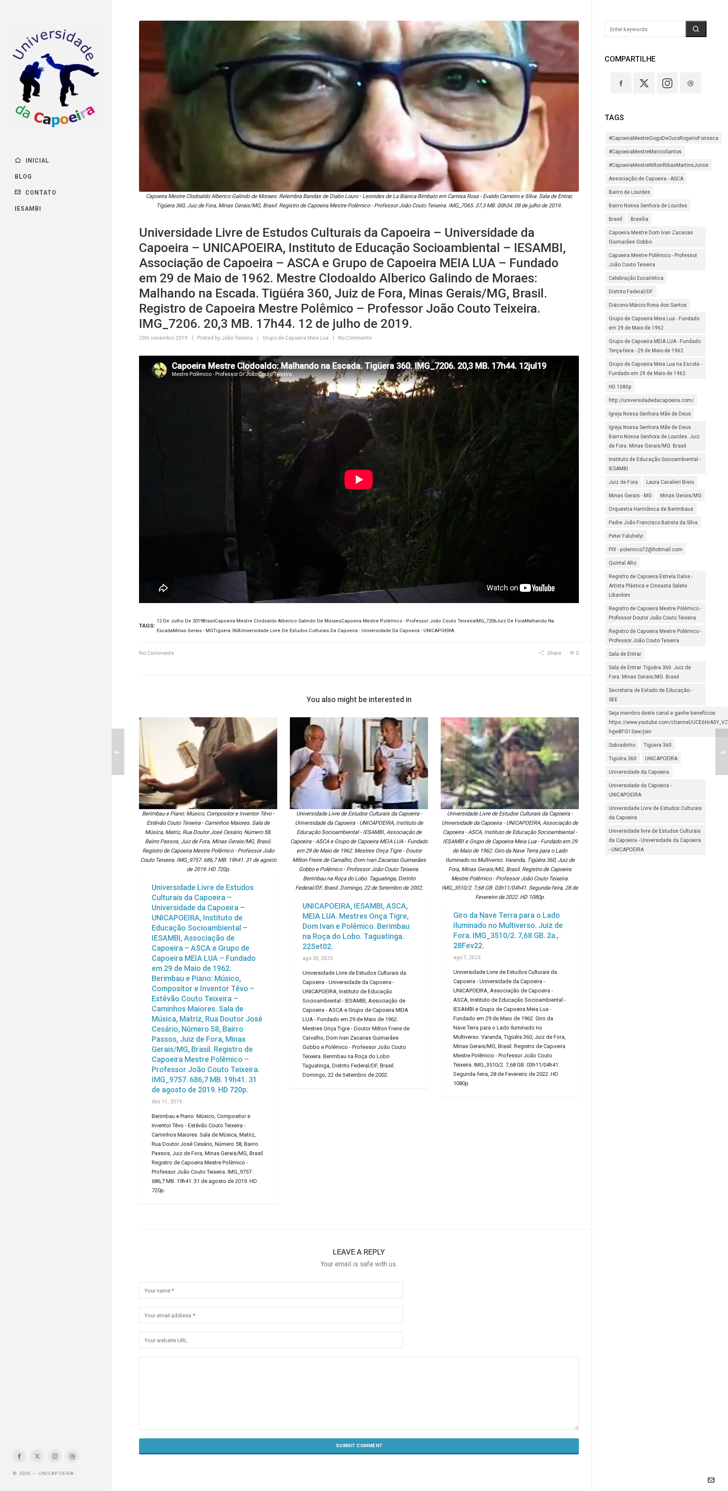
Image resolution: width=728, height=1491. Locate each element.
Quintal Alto (622, 563)
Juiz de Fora (623, 482)
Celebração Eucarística (636, 278)
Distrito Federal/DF (631, 292)
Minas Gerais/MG (680, 496)
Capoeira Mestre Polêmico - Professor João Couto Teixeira (653, 260)
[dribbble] (72, 1456)
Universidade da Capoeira (639, 772)
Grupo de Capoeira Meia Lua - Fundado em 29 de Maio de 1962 (654, 323)
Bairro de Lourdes (629, 192)
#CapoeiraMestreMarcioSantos (645, 152)
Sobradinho (622, 745)
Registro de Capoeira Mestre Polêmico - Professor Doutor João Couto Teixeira (655, 613)
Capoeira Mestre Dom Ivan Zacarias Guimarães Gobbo (651, 237)
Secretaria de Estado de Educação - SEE (650, 695)
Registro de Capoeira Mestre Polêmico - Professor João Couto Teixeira (655, 636)
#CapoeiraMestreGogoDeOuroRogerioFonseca (663, 138)
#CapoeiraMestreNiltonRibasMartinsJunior (659, 165)
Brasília (639, 219)
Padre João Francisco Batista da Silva (653, 523)
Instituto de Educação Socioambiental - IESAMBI (655, 464)
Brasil (615, 219)
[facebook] (19, 1456)
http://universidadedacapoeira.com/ (651, 400)
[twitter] (37, 1456)
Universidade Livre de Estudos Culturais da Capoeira (655, 813)
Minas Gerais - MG (630, 496)
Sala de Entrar (625, 654)
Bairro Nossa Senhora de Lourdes (648, 206)
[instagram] (55, 1456)
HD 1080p (620, 387)
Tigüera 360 (658, 745)
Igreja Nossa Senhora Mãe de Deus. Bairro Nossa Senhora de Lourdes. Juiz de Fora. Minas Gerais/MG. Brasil (654, 436)
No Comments (355, 338)
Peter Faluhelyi (626, 536)
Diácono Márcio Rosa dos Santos (648, 305)
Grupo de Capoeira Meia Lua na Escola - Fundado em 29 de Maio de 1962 (655, 368)
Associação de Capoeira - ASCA (646, 179)
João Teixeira (237, 338)
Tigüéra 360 (623, 759)
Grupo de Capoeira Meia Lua (295, 338)
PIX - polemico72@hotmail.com (645, 549)
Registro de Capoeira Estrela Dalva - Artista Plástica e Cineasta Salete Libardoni (651, 586)
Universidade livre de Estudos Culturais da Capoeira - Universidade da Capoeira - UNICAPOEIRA (655, 840)
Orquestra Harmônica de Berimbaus (651, 509)
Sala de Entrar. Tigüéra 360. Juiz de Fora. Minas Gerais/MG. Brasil (650, 672)
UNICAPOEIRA (661, 759)
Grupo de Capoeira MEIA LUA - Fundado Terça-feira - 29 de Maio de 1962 (655, 346)
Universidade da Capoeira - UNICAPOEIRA (640, 790)
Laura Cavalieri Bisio (670, 482)
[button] (696, 29)
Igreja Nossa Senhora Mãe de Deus (650, 414)
